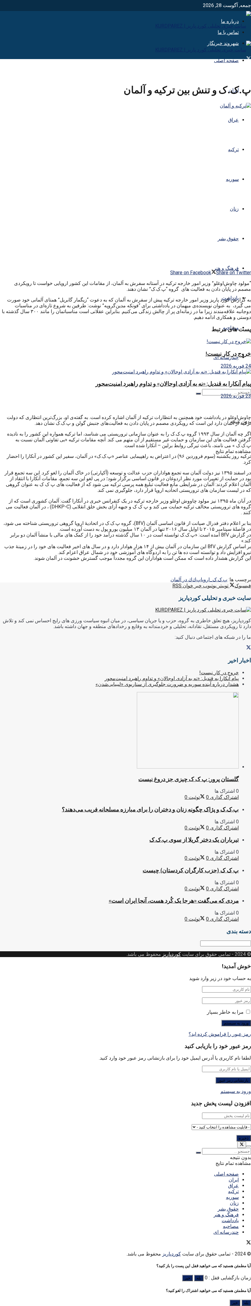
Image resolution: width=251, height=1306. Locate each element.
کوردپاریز (171, 954)
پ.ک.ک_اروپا (214, 579)
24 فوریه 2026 (236, 366)
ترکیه (233, 149)
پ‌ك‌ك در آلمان (185, 579)
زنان (234, 209)
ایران (234, 1180)
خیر (187, 1278)
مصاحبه (231, 1226)
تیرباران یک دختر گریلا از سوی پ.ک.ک (194, 839)
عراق (233, 120)
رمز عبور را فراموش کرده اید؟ (220, 1034)
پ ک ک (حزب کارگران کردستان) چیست (191, 870)
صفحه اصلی (226, 60)
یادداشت (230, 1220)
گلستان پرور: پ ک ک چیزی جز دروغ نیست (188, 779)
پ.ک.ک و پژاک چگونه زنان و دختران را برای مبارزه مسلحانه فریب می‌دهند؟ (150, 809)
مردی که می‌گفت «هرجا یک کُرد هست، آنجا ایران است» (174, 900)
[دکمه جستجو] (198, 394)
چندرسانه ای (226, 357)
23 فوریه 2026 (236, 396)
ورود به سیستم (235, 1091)
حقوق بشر (228, 238)
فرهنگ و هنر (226, 268)
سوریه (232, 179)
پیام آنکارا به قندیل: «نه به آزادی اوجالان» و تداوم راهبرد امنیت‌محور (173, 383)
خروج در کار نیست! (228, 353)
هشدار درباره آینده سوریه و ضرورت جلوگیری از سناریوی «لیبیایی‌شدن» (167, 684)
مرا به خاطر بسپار (225, 1012)
